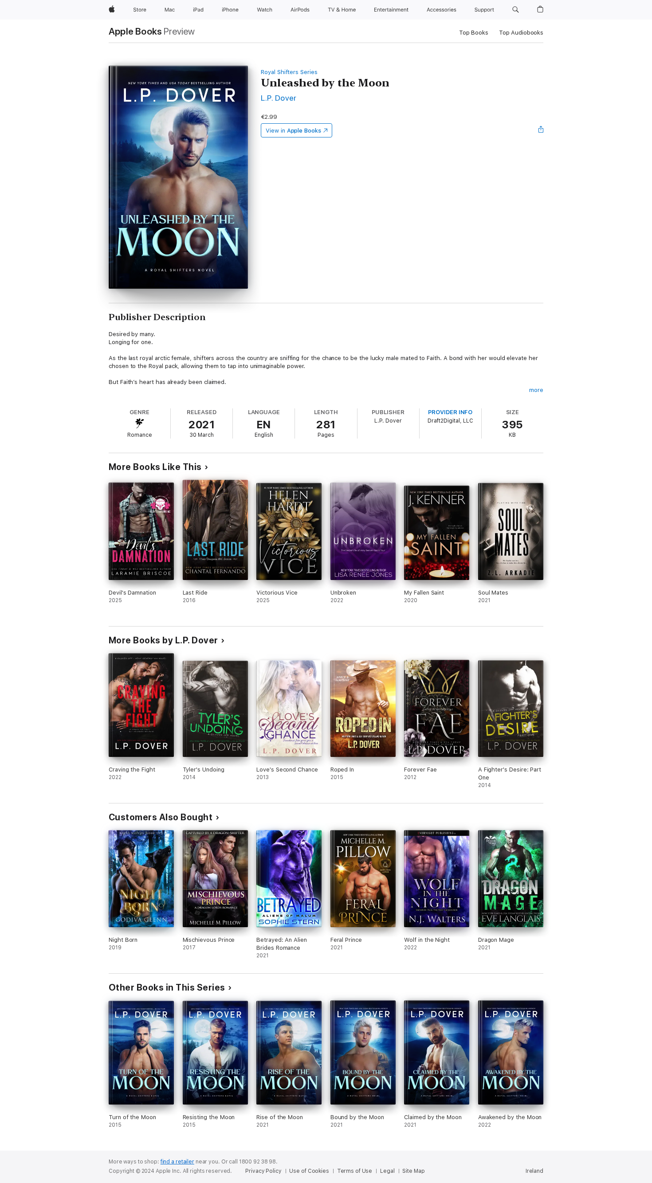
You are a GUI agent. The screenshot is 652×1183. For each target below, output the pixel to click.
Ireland (534, 1171)
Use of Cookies (309, 1171)
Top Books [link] (473, 32)
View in (293, 130)
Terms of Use (355, 1171)
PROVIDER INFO (450, 412)
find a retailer (177, 1162)
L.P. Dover (279, 97)
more (536, 390)
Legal (387, 1171)
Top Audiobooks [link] (521, 32)
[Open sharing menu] (541, 130)
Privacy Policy (263, 1171)
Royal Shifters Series (289, 72)
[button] (515, 10)
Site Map (413, 1171)
